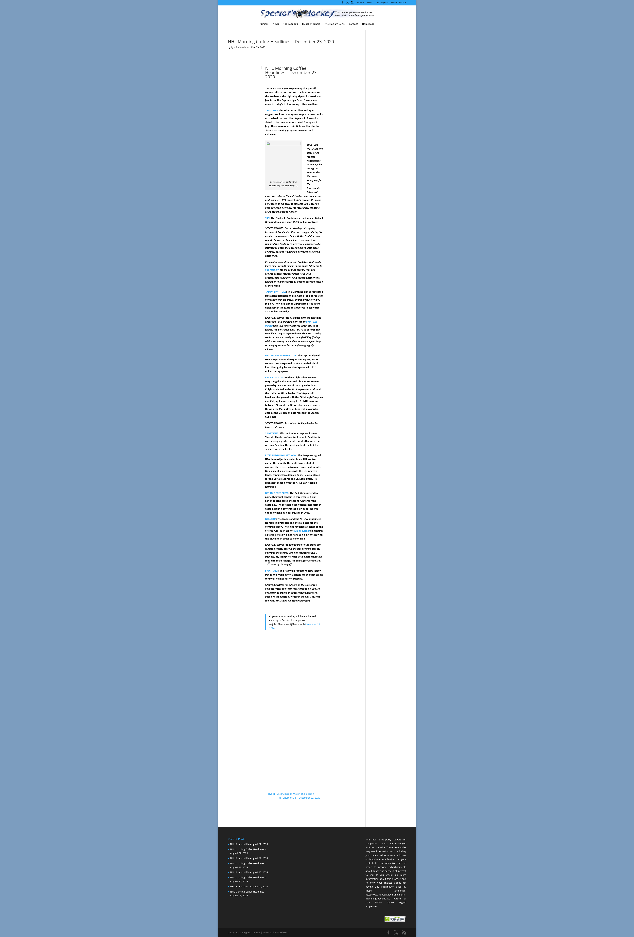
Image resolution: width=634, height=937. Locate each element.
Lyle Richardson (240, 47)
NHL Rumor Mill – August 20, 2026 (249, 872)
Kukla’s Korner (301, 530)
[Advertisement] (340, 123)
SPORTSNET (271, 433)
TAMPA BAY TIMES (275, 291)
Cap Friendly (272, 269)
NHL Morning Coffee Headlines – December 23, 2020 (281, 41)
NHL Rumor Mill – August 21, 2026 (249, 858)
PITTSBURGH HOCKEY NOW (280, 455)
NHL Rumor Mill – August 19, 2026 (249, 886)
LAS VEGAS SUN (274, 377)
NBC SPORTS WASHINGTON (280, 355)
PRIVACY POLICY (398, 3)
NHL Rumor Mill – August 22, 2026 (249, 844)
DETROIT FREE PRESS (277, 493)
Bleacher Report (311, 24)
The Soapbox (381, 3)
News (369, 3)
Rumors (360, 3)
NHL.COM (270, 519)
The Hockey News (335, 24)
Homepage (368, 24)
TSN (267, 218)
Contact (353, 24)
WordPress (282, 932)
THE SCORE (271, 110)
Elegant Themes (251, 932)
